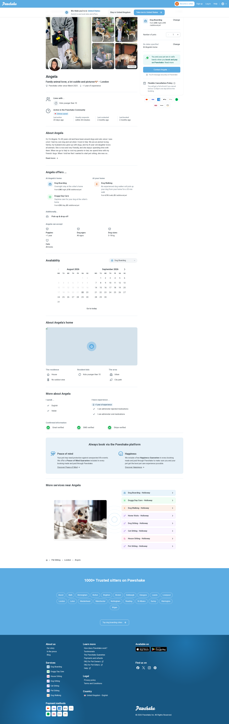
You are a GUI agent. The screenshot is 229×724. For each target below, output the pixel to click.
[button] (161, 59)
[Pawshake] (9, 3)
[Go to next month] (124, 269)
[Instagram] (149, 667)
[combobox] (123, 260)
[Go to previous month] (58, 269)
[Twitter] (143, 667)
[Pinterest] (155, 667)
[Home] (47, 560)
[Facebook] (137, 667)
